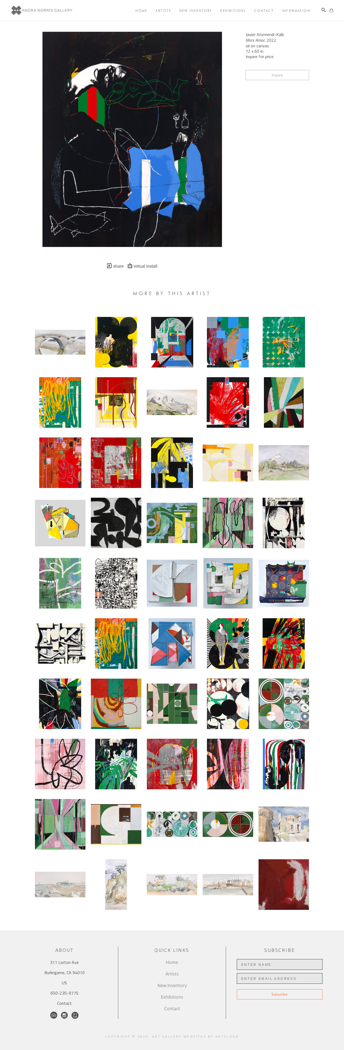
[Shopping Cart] (331, 10)
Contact (64, 1003)
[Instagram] (64, 1015)
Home (172, 962)
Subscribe (279, 994)
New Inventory (172, 985)
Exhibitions (172, 997)
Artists (172, 974)
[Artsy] (74, 1015)
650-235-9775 (64, 993)
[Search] (323, 10)
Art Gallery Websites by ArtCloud (195, 1036)
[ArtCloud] (53, 1015)
